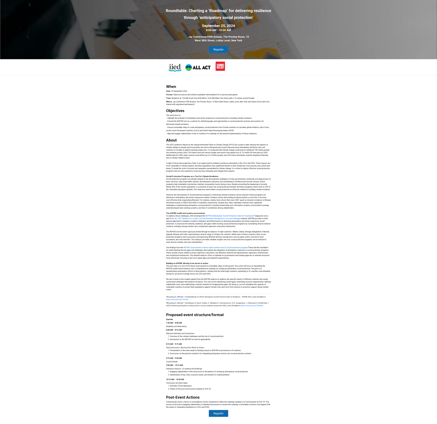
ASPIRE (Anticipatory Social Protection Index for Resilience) (230, 216)
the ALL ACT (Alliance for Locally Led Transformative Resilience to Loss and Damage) (206, 218)
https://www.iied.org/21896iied (252, 306)
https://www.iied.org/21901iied (177, 299)
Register (218, 49)
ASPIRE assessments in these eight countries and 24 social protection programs (216, 247)
